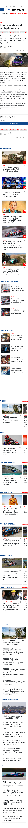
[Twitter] (10, 6)
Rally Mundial (12, 32)
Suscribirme (14, 123)
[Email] (21, 6)
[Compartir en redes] (24, 166)
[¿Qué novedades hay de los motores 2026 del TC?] (14, 708)
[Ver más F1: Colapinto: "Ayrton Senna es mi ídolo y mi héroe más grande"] (5, 359)
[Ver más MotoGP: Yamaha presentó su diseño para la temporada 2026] (12, 440)
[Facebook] (7, 6)
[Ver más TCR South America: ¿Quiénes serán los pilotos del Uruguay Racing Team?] (12, 470)
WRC (2, 32)
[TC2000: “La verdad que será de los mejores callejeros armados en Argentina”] (14, 633)
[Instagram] (17, 6)
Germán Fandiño (7, 46)
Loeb (6, 32)
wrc (18, 32)
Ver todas (25, 401)
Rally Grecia (23, 32)
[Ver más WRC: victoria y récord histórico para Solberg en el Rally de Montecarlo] (5, 288)
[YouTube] (14, 6)
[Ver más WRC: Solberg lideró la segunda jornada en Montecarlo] (5, 312)
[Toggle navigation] (2, 9)
